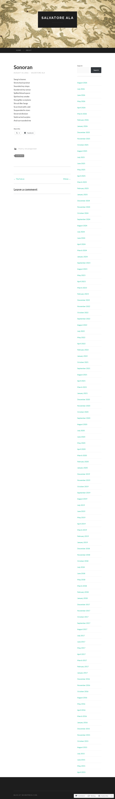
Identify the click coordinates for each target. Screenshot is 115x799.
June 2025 (81, 163)
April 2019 (81, 524)
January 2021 (82, 393)
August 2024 (82, 225)
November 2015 (83, 735)
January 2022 (82, 356)
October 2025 (82, 145)
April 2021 (81, 381)
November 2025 (83, 139)
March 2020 (82, 455)
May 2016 (81, 704)
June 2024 (81, 238)
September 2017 (83, 623)
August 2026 (82, 83)
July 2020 (81, 430)
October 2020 (82, 412)
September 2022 (83, 319)
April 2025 (81, 176)
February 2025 (83, 188)
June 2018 (81, 573)
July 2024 (81, 232)
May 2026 (81, 101)
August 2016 (82, 697)
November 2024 (83, 207)
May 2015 (81, 766)
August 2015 (82, 747)
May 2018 (81, 579)
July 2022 (81, 331)
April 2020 (81, 449)
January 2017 (82, 673)
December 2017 (83, 604)
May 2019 (81, 517)
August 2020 (82, 424)
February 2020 (83, 461)
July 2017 (81, 635)
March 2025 (82, 182)
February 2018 (83, 592)
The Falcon (19, 179)
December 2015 (83, 729)
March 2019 (82, 530)
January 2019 (82, 542)
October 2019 (82, 486)
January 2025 (82, 194)
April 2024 (81, 244)
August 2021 (82, 375)
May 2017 (81, 648)
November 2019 (83, 480)
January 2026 (82, 126)
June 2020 (81, 437)
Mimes (67, 179)
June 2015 (81, 760)
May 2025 (81, 169)
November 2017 (83, 611)
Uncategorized (30, 149)
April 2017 (81, 654)
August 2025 (82, 151)
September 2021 (83, 368)
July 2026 (81, 89)
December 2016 (83, 679)
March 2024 (82, 250)
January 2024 (82, 257)
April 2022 (81, 343)
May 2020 (81, 443)
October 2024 (82, 213)
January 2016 (82, 722)
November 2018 (83, 555)
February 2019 (83, 536)
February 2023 (83, 294)
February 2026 (83, 120)
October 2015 (82, 741)
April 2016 (81, 710)
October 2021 (82, 362)
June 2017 (81, 642)
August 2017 (82, 629)
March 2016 (82, 716)
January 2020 (82, 468)
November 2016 (83, 685)
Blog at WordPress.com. (26, 795)
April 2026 (81, 107)
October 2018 (82, 561)
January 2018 (82, 598)
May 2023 (81, 275)
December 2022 (83, 300)
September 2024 (83, 219)
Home (18, 50)
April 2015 (81, 772)
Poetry (21, 149)
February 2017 (83, 666)
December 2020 (83, 399)
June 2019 (81, 511)
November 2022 (83, 306)
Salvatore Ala (57, 18)
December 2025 (83, 132)
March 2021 (82, 387)
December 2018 (83, 548)
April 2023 (81, 281)
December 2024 (83, 201)
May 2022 (81, 337)
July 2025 (81, 157)
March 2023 (82, 288)
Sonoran (19, 156)
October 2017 (82, 617)
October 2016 (82, 691)
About (29, 50)
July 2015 (81, 753)
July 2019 (81, 505)
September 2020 (83, 418)
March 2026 (82, 114)
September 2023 (83, 263)
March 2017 (82, 660)
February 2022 (83, 350)
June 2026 (81, 95)
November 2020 (83, 406)
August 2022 (82, 325)
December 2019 (83, 474)
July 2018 (81, 567)
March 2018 (82, 586)
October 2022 (82, 312)
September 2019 (83, 493)
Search (79, 66)
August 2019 (82, 499)
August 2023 (82, 269)
